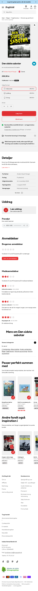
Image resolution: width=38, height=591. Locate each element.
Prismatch (24, 491)
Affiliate (4, 483)
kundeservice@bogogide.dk (13, 552)
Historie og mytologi (21, 351)
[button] (21, 410)
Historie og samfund (27, 18)
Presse (4, 489)
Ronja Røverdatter (7, 402)
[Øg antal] (11, 106)
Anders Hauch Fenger (10, 71)
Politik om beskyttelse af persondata (11, 584)
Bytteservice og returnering (26, 495)
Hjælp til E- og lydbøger (28, 483)
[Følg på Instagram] (8, 561)
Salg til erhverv (25, 499)
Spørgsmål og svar (26, 479)
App (22, 502)
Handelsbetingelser (8, 529)
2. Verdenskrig (6, 349)
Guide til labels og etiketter (26, 487)
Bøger (8, 18)
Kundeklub (24, 506)
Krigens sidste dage (7, 457)
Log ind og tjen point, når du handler (19, 2)
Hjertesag (5, 486)
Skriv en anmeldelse (10, 258)
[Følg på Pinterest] (12, 561)
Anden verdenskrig (25, 349)
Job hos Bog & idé (7, 492)
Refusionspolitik (26, 584)
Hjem (3, 18)
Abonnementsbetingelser (9, 519)
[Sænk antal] (4, 106)
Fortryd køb (24, 509)
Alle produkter (15, 349)
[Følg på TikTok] (17, 561)
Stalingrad (21, 457)
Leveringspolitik (17, 585)
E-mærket (5, 526)
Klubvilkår (5, 533)
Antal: (3, 103)
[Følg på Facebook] (3, 561)
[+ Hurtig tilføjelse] (13, 397)
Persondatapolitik (7, 536)
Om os (4, 479)
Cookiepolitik (6, 523)
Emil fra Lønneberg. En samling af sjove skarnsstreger (25, 402)
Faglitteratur (15, 18)
